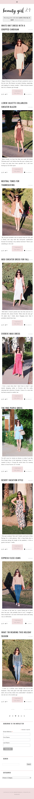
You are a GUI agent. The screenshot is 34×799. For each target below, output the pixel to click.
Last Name (6, 742)
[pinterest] (18, 716)
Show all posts (19, 20)
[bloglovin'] (15, 716)
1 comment (29, 623)
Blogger (17, 794)
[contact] (21, 716)
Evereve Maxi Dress (10, 333)
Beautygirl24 (18, 792)
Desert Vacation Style (12, 480)
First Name (6, 737)
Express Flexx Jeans (11, 557)
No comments (29, 94)
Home (13, 709)
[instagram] (12, 716)
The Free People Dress (11, 407)
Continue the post (17, 92)
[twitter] (9, 716)
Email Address (8, 731)
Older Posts (28, 709)
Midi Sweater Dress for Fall (15, 259)
